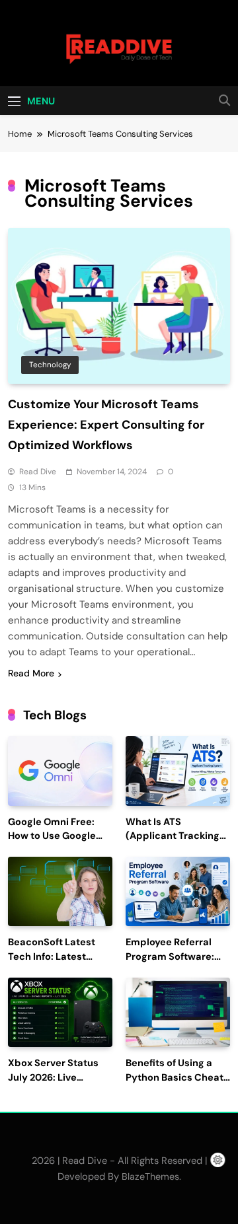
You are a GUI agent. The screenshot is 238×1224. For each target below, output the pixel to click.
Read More (31, 673)
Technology (50, 364)
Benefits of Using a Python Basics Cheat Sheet (174, 1077)
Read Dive (37, 471)
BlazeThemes (150, 1176)
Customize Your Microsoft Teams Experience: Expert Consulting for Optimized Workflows (106, 424)
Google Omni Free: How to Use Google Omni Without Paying (58, 836)
